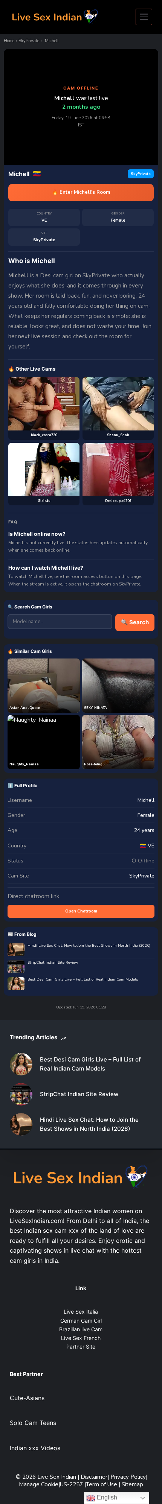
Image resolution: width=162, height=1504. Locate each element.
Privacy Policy (128, 1477)
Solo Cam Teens (33, 1422)
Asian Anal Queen (24, 708)
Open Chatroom (81, 911)
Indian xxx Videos (35, 1448)
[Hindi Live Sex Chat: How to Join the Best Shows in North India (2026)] (21, 1124)
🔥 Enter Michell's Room (81, 192)
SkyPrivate (28, 41)
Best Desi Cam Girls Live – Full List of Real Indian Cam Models (83, 979)
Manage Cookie (38, 1484)
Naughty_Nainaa (24, 764)
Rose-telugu (94, 764)
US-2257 (72, 1484)
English (106, 1497)
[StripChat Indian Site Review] (21, 1094)
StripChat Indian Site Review (53, 962)
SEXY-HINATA (95, 708)
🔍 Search (135, 622)
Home (9, 41)
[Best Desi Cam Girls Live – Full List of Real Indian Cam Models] (21, 1064)
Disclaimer (94, 1477)
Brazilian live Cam (80, 1329)
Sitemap (132, 1484)
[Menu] (144, 17)
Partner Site (80, 1346)
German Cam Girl (81, 1320)
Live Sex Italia (81, 1311)
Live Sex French (81, 1338)
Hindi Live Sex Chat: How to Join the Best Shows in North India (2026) (89, 945)
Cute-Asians (27, 1398)
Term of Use (102, 1484)
